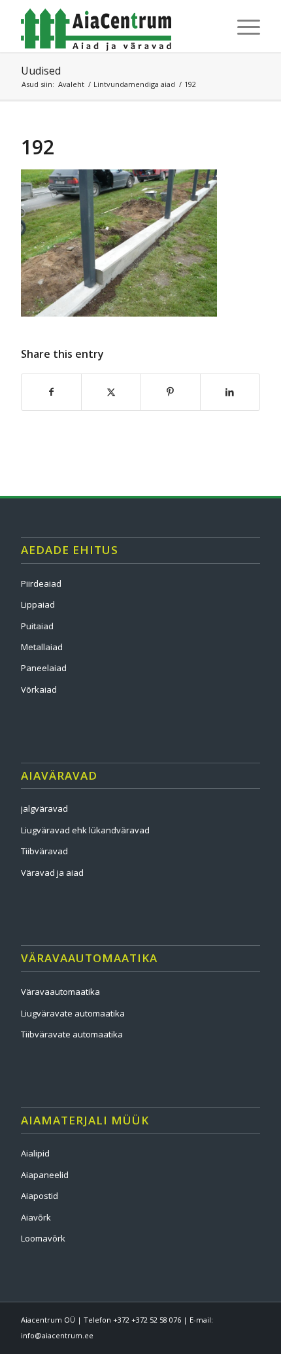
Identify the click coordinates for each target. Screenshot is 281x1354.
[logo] (116, 26)
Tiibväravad (44, 851)
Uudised (41, 70)
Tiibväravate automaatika (72, 1034)
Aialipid (35, 1153)
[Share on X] (111, 392)
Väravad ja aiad (52, 872)
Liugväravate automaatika (73, 1013)
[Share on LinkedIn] (230, 392)
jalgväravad (44, 808)
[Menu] (242, 26)
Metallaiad (42, 647)
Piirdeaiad (41, 583)
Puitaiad (37, 626)
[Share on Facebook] (51, 392)
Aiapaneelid (45, 1175)
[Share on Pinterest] (170, 392)
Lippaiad (38, 604)
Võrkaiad (39, 689)
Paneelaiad (44, 668)
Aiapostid (39, 1196)
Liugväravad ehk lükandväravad (85, 830)
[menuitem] (242, 26)
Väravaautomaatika (60, 992)
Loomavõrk (43, 1238)
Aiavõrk (36, 1217)
